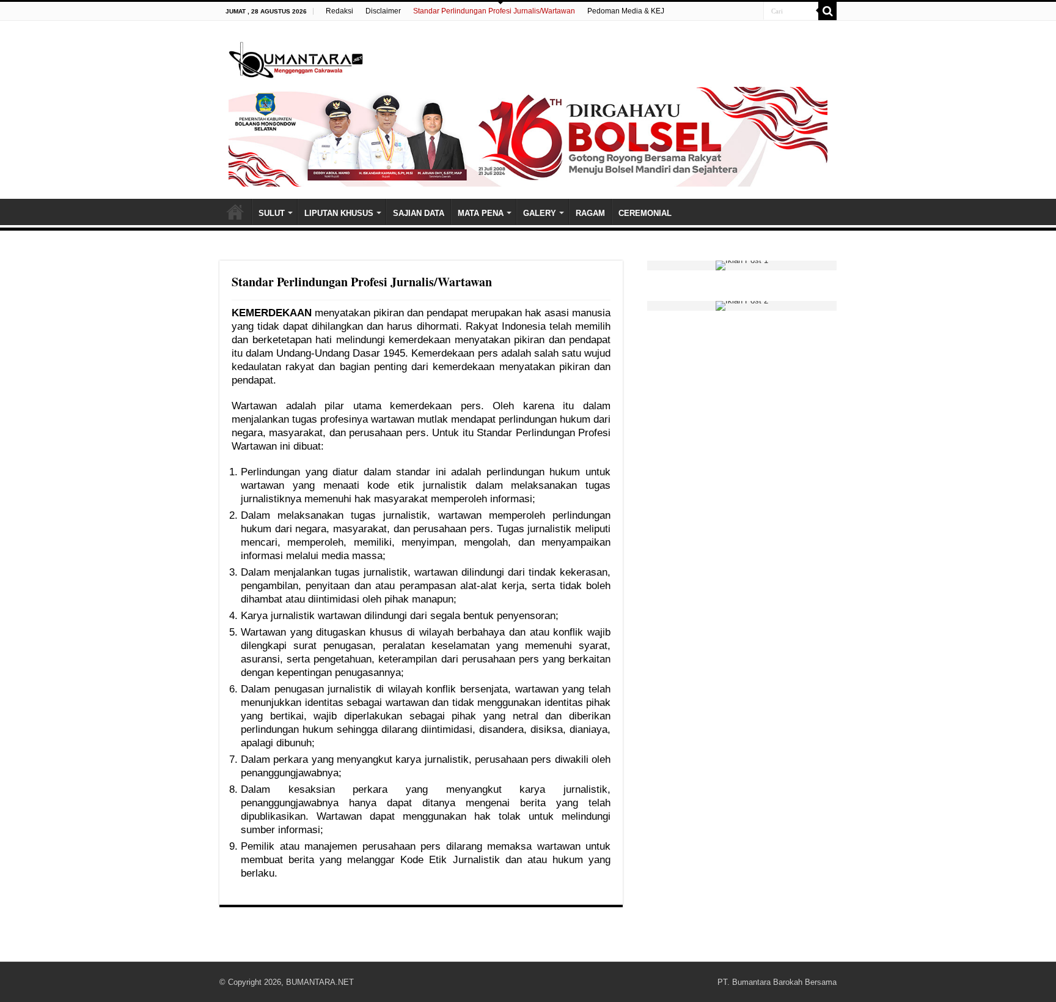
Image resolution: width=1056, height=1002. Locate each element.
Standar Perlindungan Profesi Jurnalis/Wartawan (494, 11)
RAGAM (590, 213)
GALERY (539, 213)
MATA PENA (481, 213)
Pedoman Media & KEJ (625, 11)
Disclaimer (383, 11)
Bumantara (235, 212)
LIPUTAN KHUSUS (338, 213)
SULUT (271, 213)
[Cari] (827, 11)
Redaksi (339, 11)
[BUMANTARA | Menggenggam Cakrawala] (296, 57)
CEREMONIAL (645, 213)
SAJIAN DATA (418, 213)
